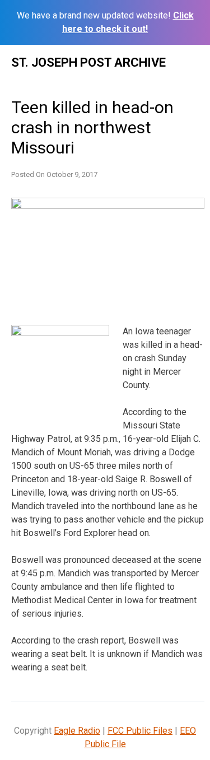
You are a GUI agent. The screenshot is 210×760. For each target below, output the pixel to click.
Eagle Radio (77, 730)
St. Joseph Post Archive (88, 62)
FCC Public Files (140, 730)
